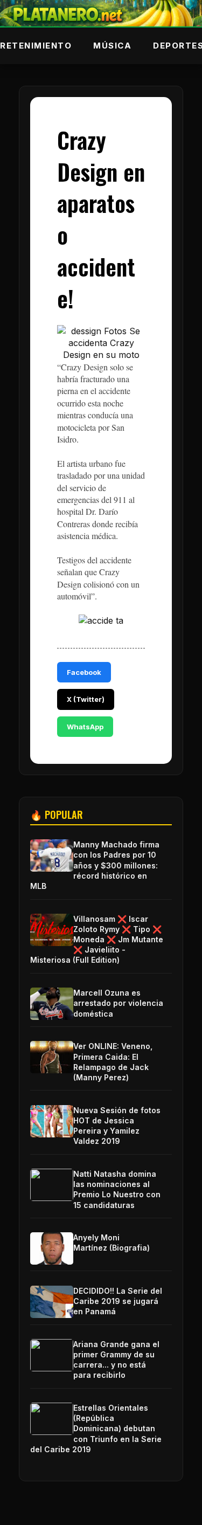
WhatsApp (85, 726)
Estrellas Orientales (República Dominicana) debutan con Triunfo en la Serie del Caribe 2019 (96, 1428)
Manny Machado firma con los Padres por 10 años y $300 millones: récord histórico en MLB (94, 865)
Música (112, 45)
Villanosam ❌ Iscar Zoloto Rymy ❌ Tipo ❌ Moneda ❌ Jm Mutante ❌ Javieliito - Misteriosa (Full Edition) (96, 939)
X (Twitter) (86, 699)
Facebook (84, 672)
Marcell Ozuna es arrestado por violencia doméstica (118, 1003)
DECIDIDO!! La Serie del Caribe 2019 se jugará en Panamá (117, 1301)
